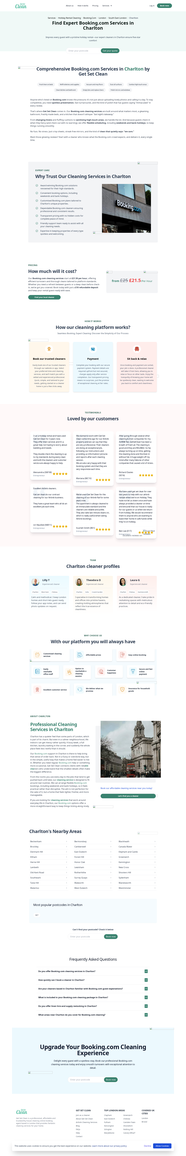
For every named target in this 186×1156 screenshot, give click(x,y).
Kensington (109, 1126)
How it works (83, 5)
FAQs (78, 1129)
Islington (108, 1129)
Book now (164, 5)
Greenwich (127, 1115)
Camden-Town (129, 1122)
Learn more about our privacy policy (109, 1146)
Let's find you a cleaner (128, 796)
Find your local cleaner (44, 297)
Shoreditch (128, 1126)
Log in (152, 5)
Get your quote (110, 50)
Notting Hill (128, 1129)
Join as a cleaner (83, 1115)
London (145, 1118)
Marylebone (109, 1133)
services (52, 18)
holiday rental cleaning (69, 18)
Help (78, 1133)
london (102, 18)
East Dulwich (109, 1119)
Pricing (95, 5)
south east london (118, 18)
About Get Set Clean (84, 1119)
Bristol (144, 1122)
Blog (78, 1126)
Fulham (107, 1122)
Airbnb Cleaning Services (86, 1122)
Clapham (108, 1115)
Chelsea (126, 1119)
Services (105, 5)
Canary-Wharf (129, 1133)
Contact (79, 1136)
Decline (147, 1146)
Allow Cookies (162, 1146)
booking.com (89, 18)
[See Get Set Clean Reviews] (149, 535)
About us (70, 5)
